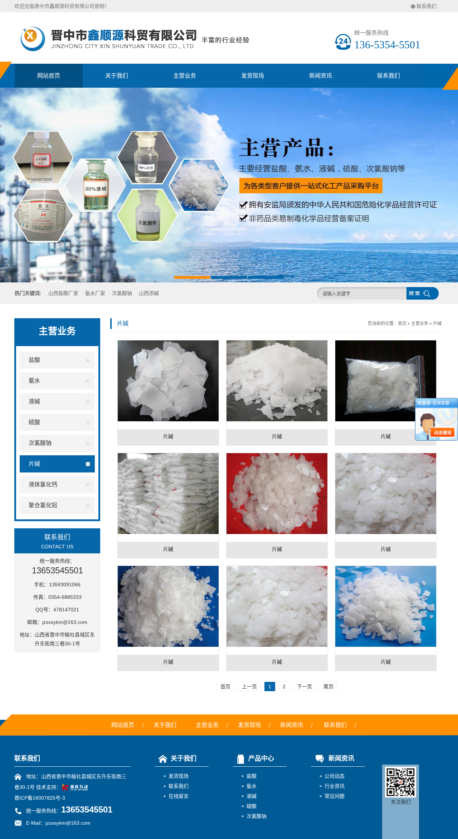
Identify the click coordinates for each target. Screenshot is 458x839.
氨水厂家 (95, 293)
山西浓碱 (149, 293)
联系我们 (426, 6)
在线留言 (179, 796)
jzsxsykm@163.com (64, 622)
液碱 (252, 796)
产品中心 (261, 758)
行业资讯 (335, 786)
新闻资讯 (320, 76)
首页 (402, 323)
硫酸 (252, 806)
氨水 (252, 786)
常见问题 (335, 796)
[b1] (229, 185)
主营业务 (184, 76)
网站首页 (48, 76)
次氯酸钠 (122, 293)
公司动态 (335, 776)
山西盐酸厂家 (63, 293)
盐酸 (252, 776)
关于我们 (116, 76)
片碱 (437, 323)
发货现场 (252, 76)
